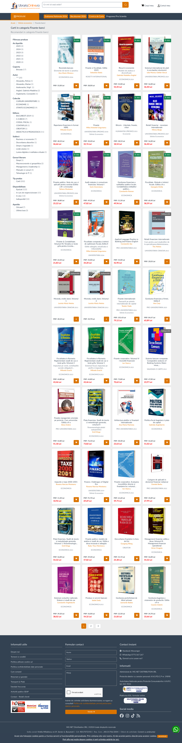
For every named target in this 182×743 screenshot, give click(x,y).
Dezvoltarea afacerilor (26, 143)
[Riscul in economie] (126, 50)
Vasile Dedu (96, 600)
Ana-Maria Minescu (66, 73)
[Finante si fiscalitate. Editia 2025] (96, 50)
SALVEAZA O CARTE (155, 369)
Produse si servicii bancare (96, 598)
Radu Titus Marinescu (96, 546)
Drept (19, 160)
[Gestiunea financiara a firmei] (157, 282)
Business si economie (26, 139)
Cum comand (16, 672)
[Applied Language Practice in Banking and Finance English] (126, 222)
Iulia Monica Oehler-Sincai (157, 73)
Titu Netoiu (157, 247)
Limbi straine (22, 149)
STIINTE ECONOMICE (26, 108)
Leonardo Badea (126, 603)
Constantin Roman (126, 191)
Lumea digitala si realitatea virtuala (31, 152)
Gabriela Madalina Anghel (126, 75)
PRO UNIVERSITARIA (124, 248)
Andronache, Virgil (25, 87)
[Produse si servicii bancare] (96, 580)
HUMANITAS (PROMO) (125, 131)
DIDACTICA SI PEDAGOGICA (30, 132)
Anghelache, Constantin (27, 94)
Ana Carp (156, 303)
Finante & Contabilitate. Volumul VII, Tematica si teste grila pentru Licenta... (66, 244)
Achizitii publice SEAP (20, 692)
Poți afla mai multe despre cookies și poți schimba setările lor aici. (91, 740)
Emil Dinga (96, 432)
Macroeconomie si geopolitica (29, 164)
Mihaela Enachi (66, 130)
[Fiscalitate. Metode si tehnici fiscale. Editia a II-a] (157, 164)
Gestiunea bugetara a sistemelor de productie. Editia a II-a (156, 600)
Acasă (13, 23)
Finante (96, 125)
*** (19, 78)
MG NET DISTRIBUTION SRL (144, 672)
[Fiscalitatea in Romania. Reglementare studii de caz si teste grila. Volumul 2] (66, 341)
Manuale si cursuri (25, 170)
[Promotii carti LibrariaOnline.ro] (127, 716)
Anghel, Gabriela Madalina (28, 91)
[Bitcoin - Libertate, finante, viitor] (126, 107)
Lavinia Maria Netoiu (66, 303)
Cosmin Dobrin (157, 605)
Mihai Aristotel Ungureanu (96, 128)
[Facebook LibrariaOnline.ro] (122, 716)
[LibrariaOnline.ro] (25, 6)
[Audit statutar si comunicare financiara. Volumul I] (96, 164)
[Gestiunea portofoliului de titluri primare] (126, 580)
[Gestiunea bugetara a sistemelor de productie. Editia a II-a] (157, 580)
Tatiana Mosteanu (66, 189)
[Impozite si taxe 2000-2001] (66, 464)
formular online (138, 696)
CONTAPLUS (23, 125)
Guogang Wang (126, 544)
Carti (20, 181)
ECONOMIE (22, 104)
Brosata (21, 70)
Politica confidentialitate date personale (27, 667)
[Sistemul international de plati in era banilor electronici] (157, 50)
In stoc (20, 196)
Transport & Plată (18, 682)
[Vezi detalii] (167, 261)
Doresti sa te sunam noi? (133, 658)
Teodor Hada (126, 306)
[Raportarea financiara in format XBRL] (66, 107)
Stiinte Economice (96, 134)
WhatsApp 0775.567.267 (132, 655)
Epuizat (21, 189)
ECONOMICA (64, 77)
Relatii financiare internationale (156, 239)
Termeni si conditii (18, 657)
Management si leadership (28, 167)
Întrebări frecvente (18, 687)
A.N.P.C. (167, 681)
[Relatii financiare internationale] (157, 222)
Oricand (20, 207)
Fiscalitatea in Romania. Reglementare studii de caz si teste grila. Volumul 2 (66, 361)
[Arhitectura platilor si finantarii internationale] (126, 402)
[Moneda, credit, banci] (66, 282)
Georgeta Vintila (157, 187)
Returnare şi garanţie (19, 677)
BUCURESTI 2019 (25, 116)
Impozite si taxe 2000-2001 (66, 482)
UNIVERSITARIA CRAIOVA (155, 251)
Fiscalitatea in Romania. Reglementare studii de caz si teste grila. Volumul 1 (96, 361)
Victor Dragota (156, 548)
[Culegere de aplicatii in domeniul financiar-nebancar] (157, 463)
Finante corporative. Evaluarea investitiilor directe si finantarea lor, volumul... (126, 484)
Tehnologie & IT (24, 173)
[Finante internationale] (126, 282)
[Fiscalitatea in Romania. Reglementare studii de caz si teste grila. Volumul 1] (96, 341)
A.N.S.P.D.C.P (156, 676)
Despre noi (15, 652)
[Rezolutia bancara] (66, 50)
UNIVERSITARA (94, 255)
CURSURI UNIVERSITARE (28, 101)
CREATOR (21, 129)
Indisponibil (22, 199)
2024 (19, 49)
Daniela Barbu (156, 484)
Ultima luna (22, 210)
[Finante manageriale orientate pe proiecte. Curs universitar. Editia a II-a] (66, 401)
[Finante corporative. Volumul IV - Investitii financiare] (126, 341)
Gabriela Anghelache (157, 425)
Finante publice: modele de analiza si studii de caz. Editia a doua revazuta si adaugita (96, 541)
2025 (19, 46)
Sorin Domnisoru (96, 187)
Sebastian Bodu (96, 73)
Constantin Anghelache (66, 603)
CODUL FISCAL (24, 122)
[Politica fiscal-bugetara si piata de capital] (157, 402)
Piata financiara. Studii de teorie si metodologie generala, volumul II (96, 422)
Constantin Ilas (126, 244)
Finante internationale (126, 299)
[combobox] (82, 5)
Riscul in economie (126, 68)
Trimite (90, 712)
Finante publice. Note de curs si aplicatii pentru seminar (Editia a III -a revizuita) (66, 184)
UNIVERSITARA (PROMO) (155, 77)
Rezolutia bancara (66, 68)
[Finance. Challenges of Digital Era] (96, 464)
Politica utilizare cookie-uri (22, 662)
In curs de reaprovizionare (28, 193)
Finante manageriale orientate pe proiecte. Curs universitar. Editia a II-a (66, 420)
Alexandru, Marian (24, 84)
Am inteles (162, 736)
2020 (19, 62)
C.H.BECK (21, 119)
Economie (126, 134)
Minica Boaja (157, 130)
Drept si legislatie (24, 146)
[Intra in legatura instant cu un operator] (176, 729)
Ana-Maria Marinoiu (126, 425)
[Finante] (96, 107)
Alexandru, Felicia (24, 81)
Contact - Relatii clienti (20, 697)
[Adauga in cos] (76, 85)
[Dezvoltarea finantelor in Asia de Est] (126, 521)
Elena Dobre (66, 425)
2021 (19, 59)
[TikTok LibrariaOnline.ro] (133, 716)
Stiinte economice (25, 23)
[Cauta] (125, 5)
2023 (19, 53)
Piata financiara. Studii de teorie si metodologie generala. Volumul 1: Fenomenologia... (66, 541)
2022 (19, 56)
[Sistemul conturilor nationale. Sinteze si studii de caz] (66, 580)
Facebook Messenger (131, 651)
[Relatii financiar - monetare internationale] (157, 107)
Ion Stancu (126, 363)
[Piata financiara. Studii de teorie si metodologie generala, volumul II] (96, 402)
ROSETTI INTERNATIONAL (96, 77)
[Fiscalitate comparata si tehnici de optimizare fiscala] (96, 224)
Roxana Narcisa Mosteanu (66, 484)
